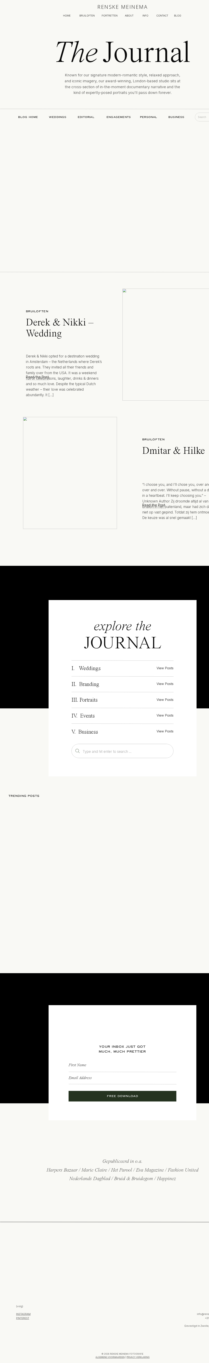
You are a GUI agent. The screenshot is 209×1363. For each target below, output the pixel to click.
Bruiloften (37, 311)
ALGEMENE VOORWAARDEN (110, 1357)
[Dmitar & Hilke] (70, 473)
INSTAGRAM (23, 1314)
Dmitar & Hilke (173, 451)
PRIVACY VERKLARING (138, 1357)
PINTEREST (22, 1318)
